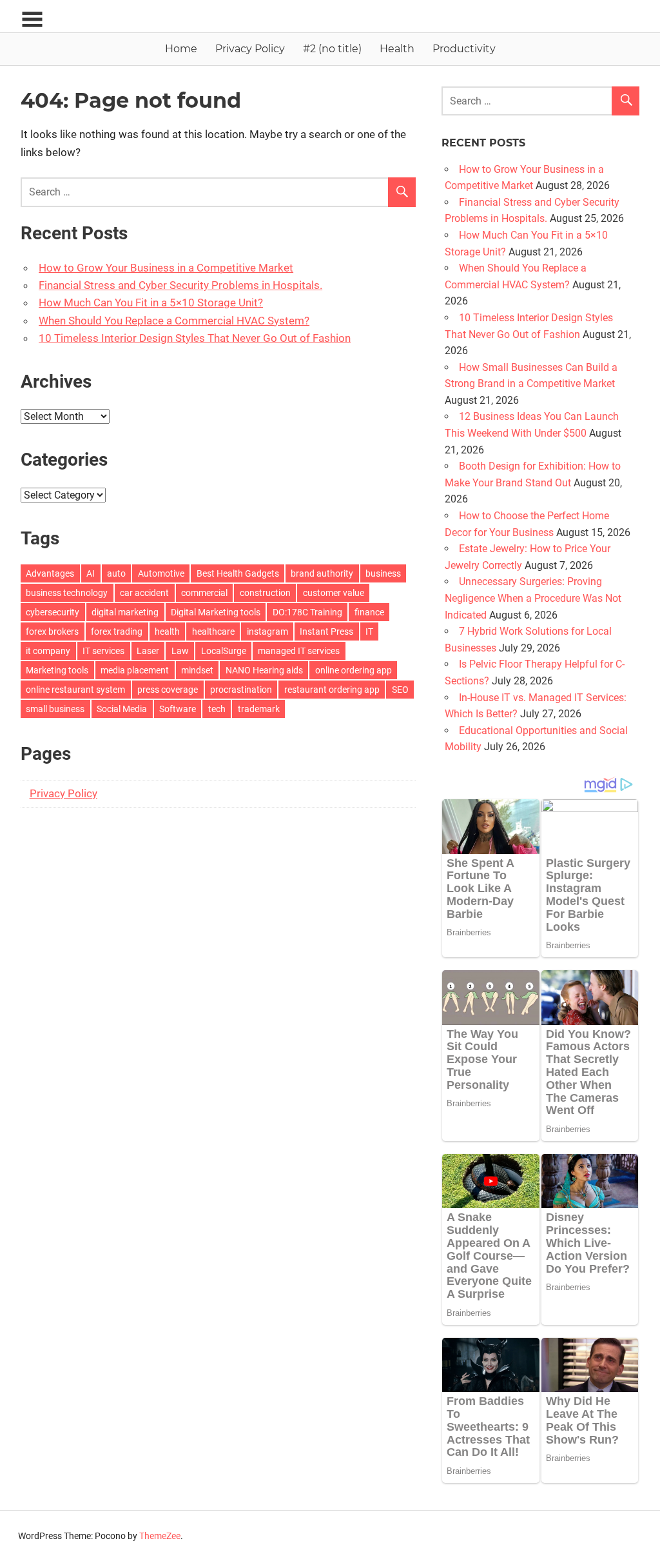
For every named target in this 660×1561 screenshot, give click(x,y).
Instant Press (326, 631)
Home (181, 49)
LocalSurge (223, 651)
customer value (333, 593)
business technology (67, 593)
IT (369, 631)
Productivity (464, 49)
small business (55, 709)
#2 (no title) (332, 49)
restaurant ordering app (332, 689)
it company (48, 651)
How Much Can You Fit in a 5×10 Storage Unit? (151, 302)
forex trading (116, 631)
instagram (267, 631)
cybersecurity (52, 612)
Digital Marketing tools (215, 612)
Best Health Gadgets (238, 573)
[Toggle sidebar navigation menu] (32, 19)
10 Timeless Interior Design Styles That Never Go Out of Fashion (195, 338)
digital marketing (125, 612)
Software (177, 709)
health (167, 631)
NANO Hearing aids (264, 670)
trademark (259, 709)
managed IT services (299, 651)
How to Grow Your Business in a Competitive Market (166, 267)
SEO (400, 689)
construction (265, 593)
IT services (103, 651)
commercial (204, 593)
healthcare (213, 631)
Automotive (161, 573)
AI (90, 573)
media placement (135, 670)
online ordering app (353, 670)
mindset (197, 670)
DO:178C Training (307, 612)
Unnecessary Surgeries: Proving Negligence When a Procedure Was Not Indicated (533, 598)
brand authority (322, 573)
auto (116, 573)
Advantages (50, 573)
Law (180, 651)
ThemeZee (159, 1536)
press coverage (167, 689)
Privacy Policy (250, 49)
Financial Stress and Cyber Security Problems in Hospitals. (180, 285)
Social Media (122, 709)
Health (397, 49)
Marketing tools (57, 670)
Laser (148, 651)
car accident (144, 593)
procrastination (241, 689)
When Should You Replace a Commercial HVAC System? (174, 320)
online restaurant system (75, 689)
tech (217, 709)
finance (369, 612)
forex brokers (52, 631)
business (383, 573)
